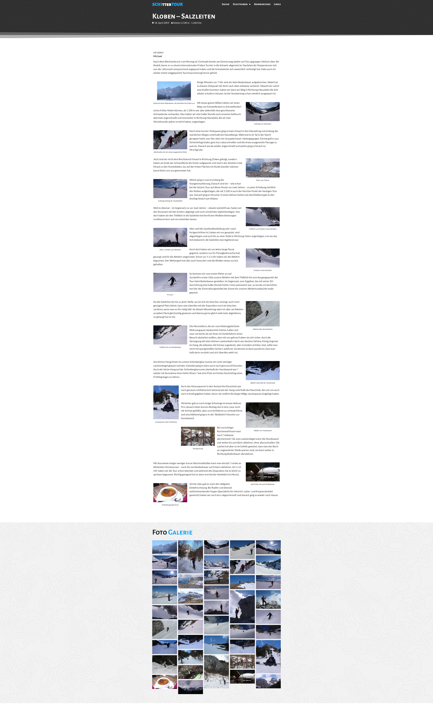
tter (166, 4)
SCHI (157, 4)
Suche (225, 4)
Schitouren (240, 4)
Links (277, 4)
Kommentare (262, 4)
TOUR (177, 4)
